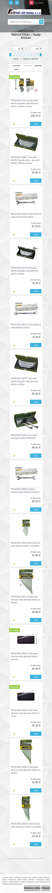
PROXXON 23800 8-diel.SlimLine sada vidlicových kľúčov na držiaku (26, 825)
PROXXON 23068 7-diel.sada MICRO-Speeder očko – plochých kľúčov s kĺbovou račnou (25, 160)
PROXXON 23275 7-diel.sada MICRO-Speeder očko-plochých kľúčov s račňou (24, 381)
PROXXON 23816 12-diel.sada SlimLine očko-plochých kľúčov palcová (24, 656)
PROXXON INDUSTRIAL (24, 28)
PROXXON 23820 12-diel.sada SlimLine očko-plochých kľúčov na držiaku (25, 770)
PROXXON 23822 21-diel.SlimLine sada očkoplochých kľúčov (26, 215)
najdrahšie (38, 66)
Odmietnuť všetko (32, 888)
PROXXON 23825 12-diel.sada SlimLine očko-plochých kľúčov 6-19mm (25, 713)
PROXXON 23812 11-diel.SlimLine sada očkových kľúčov (26, 326)
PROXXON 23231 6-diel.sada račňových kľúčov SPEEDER (24, 436)
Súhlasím (45, 888)
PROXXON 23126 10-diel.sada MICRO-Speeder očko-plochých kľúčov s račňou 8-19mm (24, 103)
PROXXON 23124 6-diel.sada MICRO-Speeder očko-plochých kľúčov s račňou (24, 271)
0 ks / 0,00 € (38, 3)
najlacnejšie (28, 66)
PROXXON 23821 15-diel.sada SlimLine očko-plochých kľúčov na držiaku (25, 600)
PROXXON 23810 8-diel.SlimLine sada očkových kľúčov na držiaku (25, 544)
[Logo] (24, 12)
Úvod (14, 28)
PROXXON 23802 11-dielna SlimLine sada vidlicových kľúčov (25, 490)
